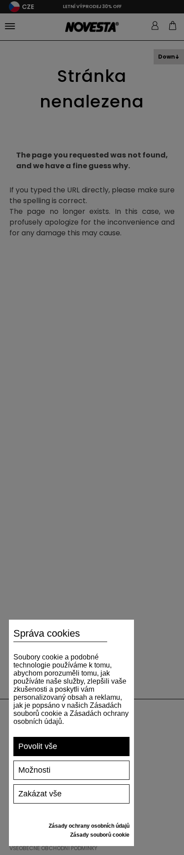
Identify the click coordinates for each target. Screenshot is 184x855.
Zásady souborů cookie (100, 835)
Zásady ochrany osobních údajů (89, 826)
